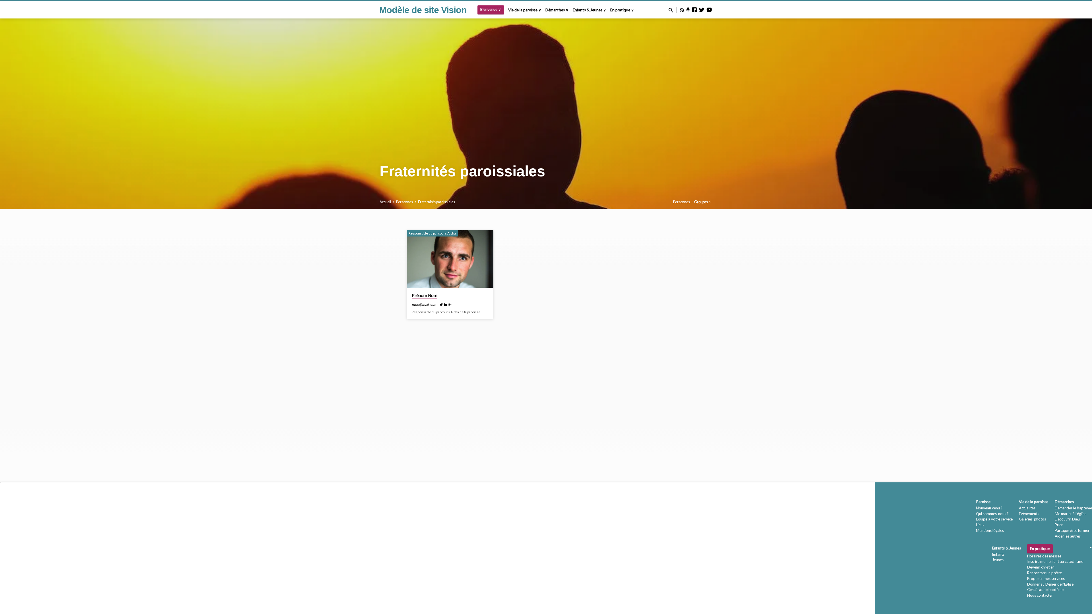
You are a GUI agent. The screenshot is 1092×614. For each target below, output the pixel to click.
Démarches (1064, 501)
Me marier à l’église (1070, 513)
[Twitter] (702, 9)
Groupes (701, 202)
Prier (1059, 524)
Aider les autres (1068, 536)
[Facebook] (694, 9)
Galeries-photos (1032, 519)
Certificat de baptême (1045, 589)
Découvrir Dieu (1067, 519)
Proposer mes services (1046, 578)
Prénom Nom (424, 295)
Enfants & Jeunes (1006, 548)
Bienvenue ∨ (490, 9)
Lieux (980, 524)
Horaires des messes (1044, 556)
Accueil (385, 202)
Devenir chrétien (1040, 567)
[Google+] (450, 304)
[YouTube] (709, 9)
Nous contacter (1040, 595)
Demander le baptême (1073, 508)
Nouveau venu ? (989, 508)
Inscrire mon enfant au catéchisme (1055, 561)
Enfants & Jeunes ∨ (589, 10)
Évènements (1029, 513)
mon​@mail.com (424, 304)
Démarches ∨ (556, 10)
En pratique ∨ (622, 10)
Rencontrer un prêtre (1044, 573)
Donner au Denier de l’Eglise (1050, 584)
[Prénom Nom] (450, 259)
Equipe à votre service (994, 519)
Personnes (404, 202)
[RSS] (682, 9)
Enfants (998, 554)
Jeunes (998, 559)
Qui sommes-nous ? (992, 513)
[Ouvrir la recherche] (671, 10)
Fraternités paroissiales (436, 202)
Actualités (1027, 508)
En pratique (1040, 548)
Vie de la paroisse (1033, 501)
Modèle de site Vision (423, 10)
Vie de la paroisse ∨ (524, 10)
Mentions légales (990, 530)
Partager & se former (1072, 530)
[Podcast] (688, 9)
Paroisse (983, 501)
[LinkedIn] (445, 304)
